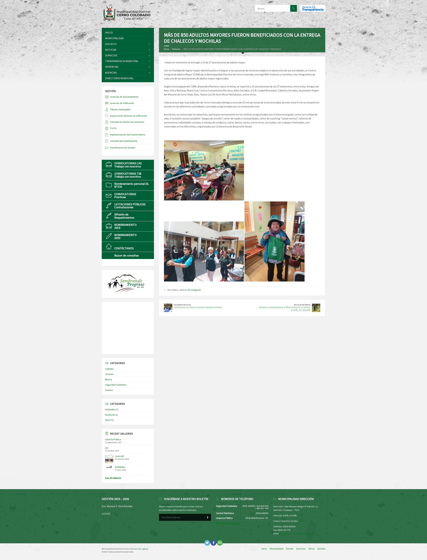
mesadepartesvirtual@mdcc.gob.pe (297, 533)
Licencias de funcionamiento (124, 96)
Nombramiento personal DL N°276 (131, 185)
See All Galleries (113, 477)
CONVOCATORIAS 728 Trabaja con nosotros (127, 175)
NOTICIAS (110, 49)
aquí (301, 520)
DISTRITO (111, 44)
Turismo (109, 390)
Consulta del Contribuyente (123, 140)
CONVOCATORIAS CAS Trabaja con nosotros (128, 164)
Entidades (120, 466)
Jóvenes (109, 374)
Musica (108, 379)
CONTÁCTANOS (124, 248)
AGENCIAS (111, 72)
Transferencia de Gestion (122, 147)
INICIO (109, 32)
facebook (110, 414)
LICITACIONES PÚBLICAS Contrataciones (130, 205)
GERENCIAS (111, 66)
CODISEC (109, 368)
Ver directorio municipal (228, 523)
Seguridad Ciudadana (115, 384)
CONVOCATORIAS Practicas (125, 195)
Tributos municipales (120, 109)
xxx (106, 447)
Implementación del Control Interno (127, 134)
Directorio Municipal (119, 78)
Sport (108, 419)
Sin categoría (194, 289)
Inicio (166, 49)
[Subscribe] (207, 517)
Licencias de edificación (122, 103)
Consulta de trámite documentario (127, 121)
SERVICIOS (111, 55)
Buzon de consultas (126, 255)
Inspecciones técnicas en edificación (128, 115)
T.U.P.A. (113, 128)
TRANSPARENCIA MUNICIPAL (121, 61)
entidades (110, 409)
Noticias (176, 49)
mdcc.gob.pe (142, 548)
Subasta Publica (113, 439)
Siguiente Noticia (182, 305)
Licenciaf (119, 456)
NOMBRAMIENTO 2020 (125, 236)
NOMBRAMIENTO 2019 (125, 226)
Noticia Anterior (302, 305)
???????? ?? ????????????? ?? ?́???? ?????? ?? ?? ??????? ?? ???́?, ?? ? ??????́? (284, 309)
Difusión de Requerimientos (124, 215)
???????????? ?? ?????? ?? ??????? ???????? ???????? (198, 307)
